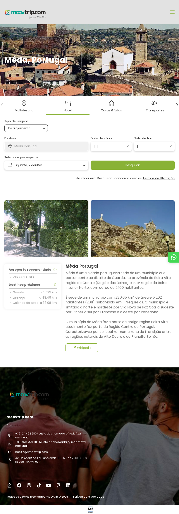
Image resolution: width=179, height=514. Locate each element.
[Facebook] (19, 485)
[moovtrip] (29, 394)
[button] (2, 105)
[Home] (9, 485)
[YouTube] (48, 485)
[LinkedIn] (68, 485)
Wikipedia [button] (84, 348)
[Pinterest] (58, 485)
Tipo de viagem (16, 121)
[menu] (172, 12)
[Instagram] (29, 485)
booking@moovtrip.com (31, 452)
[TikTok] (38, 485)
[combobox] (46, 146)
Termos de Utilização (159, 178)
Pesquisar (133, 165)
